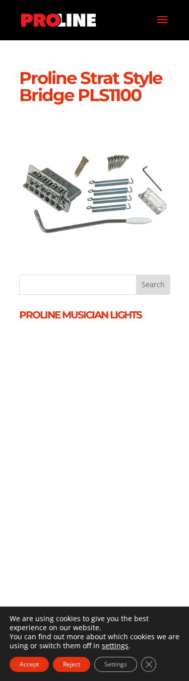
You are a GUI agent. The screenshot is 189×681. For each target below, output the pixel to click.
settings (115, 645)
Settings (115, 664)
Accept (29, 664)
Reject (71, 664)
